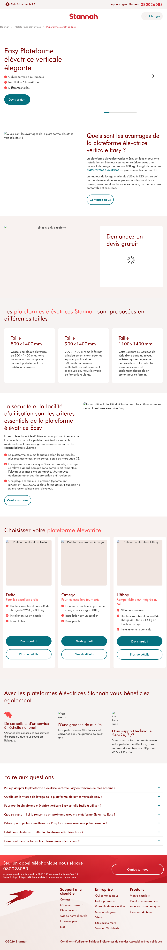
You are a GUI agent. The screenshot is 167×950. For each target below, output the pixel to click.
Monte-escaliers (140, 895)
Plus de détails (28, 654)
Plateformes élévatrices (28, 26)
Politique (94, 941)
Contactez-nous (100, 200)
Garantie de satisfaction (110, 906)
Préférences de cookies (114, 941)
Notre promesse (105, 901)
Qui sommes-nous (106, 895)
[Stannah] (83, 16)
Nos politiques (153, 941)
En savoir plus (68, 921)
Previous (88, 76)
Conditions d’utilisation (74, 941)
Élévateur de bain (141, 912)
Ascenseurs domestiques (145, 906)
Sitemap (100, 917)
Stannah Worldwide (107, 928)
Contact (65, 899)
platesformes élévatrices (103, 170)
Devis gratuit (17, 99)
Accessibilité (136, 941)
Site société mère (105, 923)
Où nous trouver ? (71, 905)
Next (152, 76)
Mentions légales (105, 912)
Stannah (4, 26)
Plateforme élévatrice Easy (61, 26)
